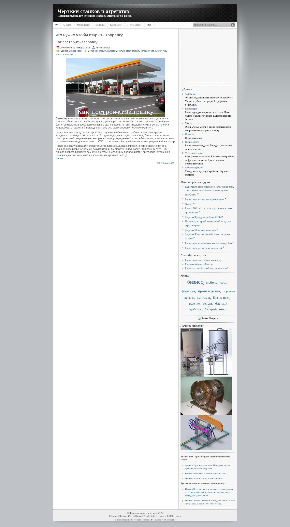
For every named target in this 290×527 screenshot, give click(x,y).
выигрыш (203, 297)
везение (194, 303)
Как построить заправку (76, 41)
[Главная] (57, 25)
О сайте (189, 204)
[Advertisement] (207, 55)
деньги (207, 303)
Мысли (188, 123)
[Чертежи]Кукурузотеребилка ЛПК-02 (204, 217)
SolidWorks (190, 93)
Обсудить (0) (167, 163)
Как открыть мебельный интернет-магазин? (206, 268)
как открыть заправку (105, 51)
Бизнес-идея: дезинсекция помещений (203, 247)
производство (209, 290)
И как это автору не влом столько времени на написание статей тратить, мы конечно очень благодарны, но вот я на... (209, 492)
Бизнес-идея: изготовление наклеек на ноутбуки (208, 243)
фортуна (188, 290)
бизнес (195, 281)
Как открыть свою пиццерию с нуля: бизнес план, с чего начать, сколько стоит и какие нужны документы (209, 190)
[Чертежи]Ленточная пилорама (200, 230)
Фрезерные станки (194, 152)
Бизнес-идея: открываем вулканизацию (204, 199)
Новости (189, 134)
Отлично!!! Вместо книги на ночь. (206, 473)
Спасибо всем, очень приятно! (204, 478)
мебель (211, 282)
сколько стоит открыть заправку (133, 51)
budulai (106, 47)
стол (223, 282)
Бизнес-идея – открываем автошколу (203, 260)
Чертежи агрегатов (194, 167)
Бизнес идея (221, 297)
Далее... (60, 158)
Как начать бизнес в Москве (199, 264)
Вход (178, 516)
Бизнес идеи (75, 51)
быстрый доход (215, 309)
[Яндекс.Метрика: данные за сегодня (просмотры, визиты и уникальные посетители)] (208, 318)
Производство (192, 141)
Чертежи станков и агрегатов (93, 11)
